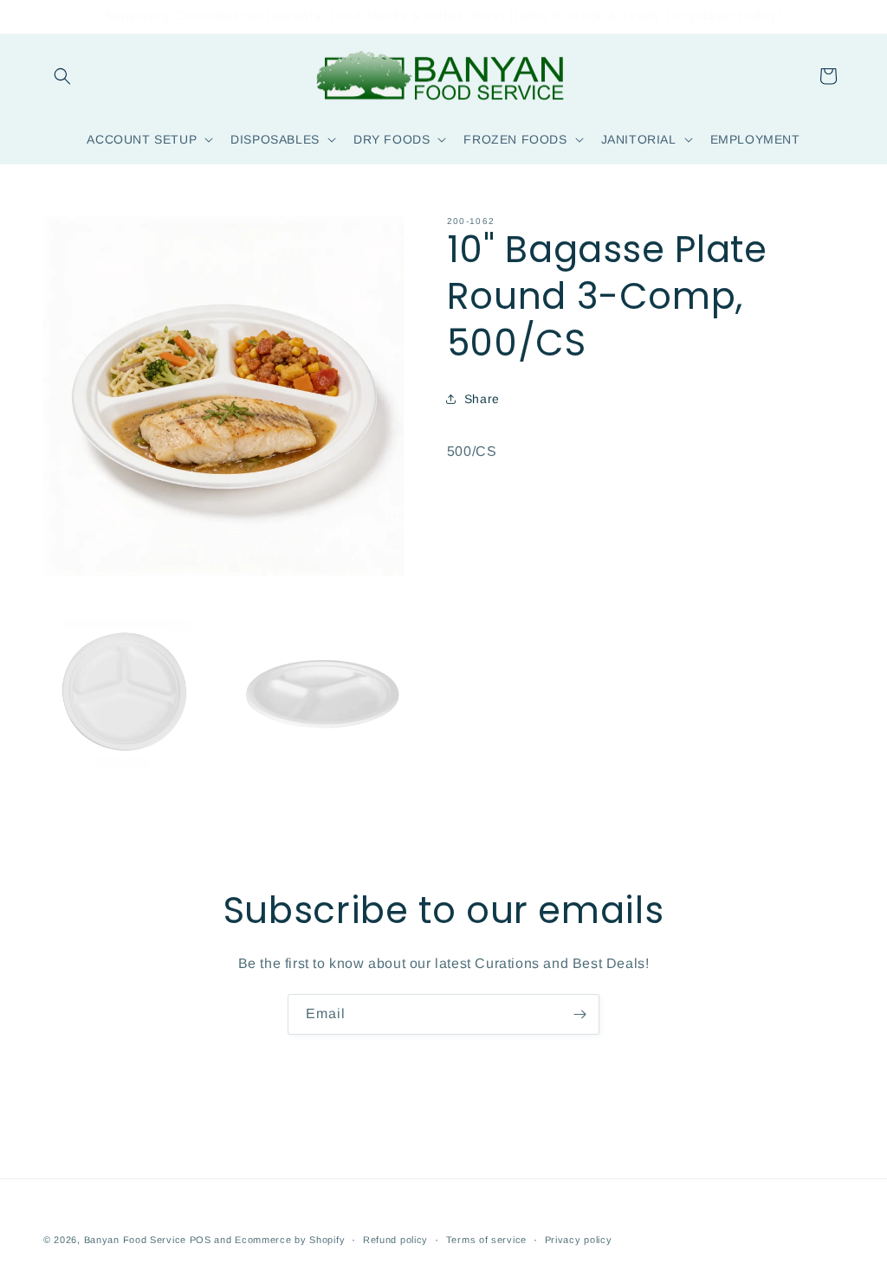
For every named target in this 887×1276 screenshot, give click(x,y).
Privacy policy (578, 1239)
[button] (62, 76)
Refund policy (395, 1239)
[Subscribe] (579, 1014)
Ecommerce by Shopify (290, 1239)
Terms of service (486, 1239)
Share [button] (482, 399)
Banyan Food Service (135, 1239)
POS (200, 1239)
